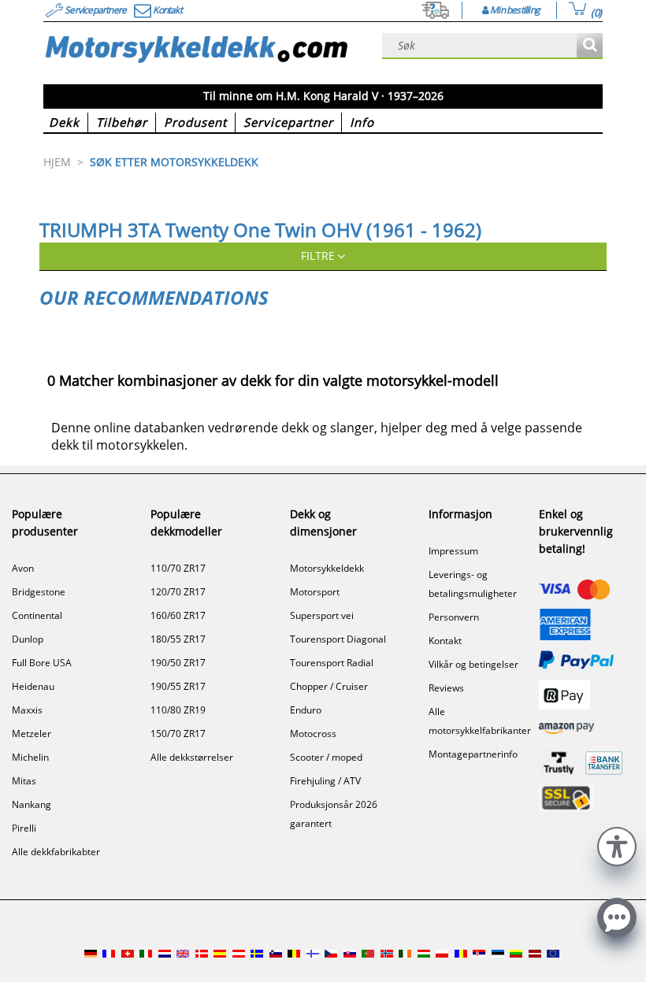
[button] (617, 844)
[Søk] (590, 46)
